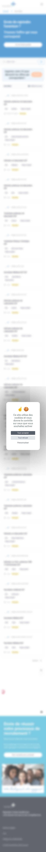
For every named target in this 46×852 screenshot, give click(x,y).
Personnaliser (23, 443)
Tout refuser (23, 438)
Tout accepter (23, 433)
